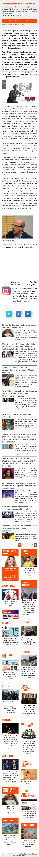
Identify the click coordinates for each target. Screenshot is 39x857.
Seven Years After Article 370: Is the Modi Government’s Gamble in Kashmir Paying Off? (10, 840)
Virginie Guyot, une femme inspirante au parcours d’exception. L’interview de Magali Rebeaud (19, 485)
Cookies (24, 855)
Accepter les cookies (19, 21)
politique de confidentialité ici (11, 15)
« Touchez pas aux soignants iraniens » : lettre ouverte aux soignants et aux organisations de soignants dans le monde (29, 748)
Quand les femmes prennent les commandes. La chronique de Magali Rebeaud (18, 370)
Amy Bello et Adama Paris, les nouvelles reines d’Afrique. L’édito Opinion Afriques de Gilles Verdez (19, 393)
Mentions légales (23, 854)
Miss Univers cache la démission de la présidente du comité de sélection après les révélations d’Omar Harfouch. (19, 346)
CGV (29, 854)
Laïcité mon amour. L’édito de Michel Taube (10, 603)
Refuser (4, 24)
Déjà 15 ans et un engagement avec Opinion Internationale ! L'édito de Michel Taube (10, 643)
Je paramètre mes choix (16, 24)
